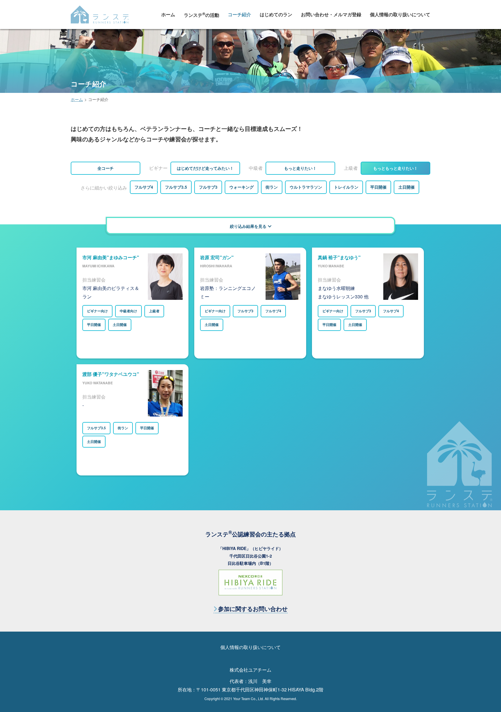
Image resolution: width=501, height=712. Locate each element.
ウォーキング (241, 187)
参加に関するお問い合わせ (253, 608)
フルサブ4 (144, 187)
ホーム (168, 14)
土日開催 (406, 187)
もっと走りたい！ (300, 168)
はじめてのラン (276, 14)
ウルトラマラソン (306, 187)
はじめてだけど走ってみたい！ (205, 168)
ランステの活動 (201, 14)
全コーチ (105, 168)
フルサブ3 (208, 187)
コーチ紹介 (239, 14)
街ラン (272, 187)
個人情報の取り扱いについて (400, 14)
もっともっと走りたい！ (395, 168)
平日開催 (378, 187)
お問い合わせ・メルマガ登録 (331, 14)
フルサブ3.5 (176, 187)
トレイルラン (346, 187)
